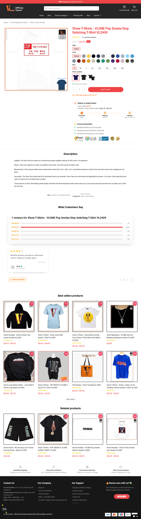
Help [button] (137, 516)
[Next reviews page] (131, 280)
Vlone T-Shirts (85, 194)
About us (41, 488)
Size (73, 65)
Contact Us (76, 497)
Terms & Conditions (45, 491)
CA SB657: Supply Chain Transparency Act (52, 500)
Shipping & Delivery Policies (81, 488)
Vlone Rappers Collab (19, 22)
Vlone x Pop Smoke (37, 22)
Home (6, 22)
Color (74, 52)
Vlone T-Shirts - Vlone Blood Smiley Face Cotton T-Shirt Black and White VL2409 (86, 337)
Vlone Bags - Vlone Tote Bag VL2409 (86, 385)
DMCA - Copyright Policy (46, 497)
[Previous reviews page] (120, 280)
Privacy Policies (43, 494)
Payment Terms (77, 491)
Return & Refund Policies (80, 494)
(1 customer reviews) (89, 37)
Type (74, 45)
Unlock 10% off (4, 509)
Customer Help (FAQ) (79, 500)
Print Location (77, 72)
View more (70, 399)
